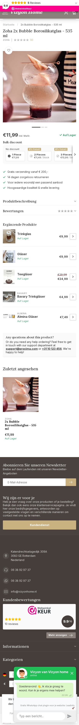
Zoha (6, 40)
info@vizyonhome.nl (24, 591)
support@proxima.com (22, 348)
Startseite (8, 24)
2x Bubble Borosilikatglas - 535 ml (41, 24)
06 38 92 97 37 (21, 569)
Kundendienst (39, 525)
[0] (74, 12)
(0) (31, 39)
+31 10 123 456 (52, 348)
